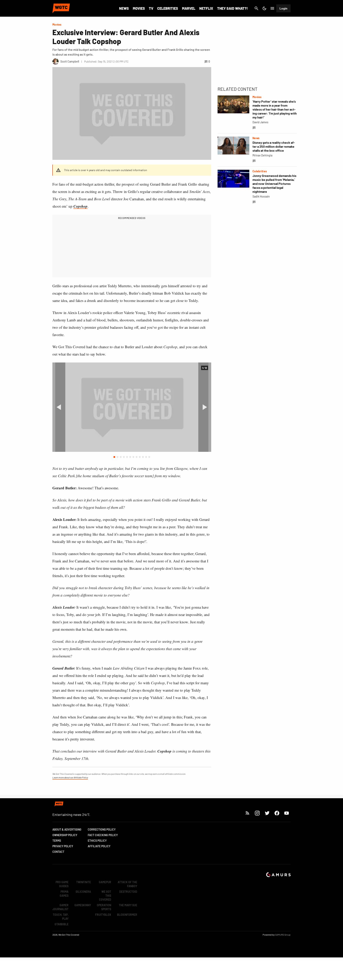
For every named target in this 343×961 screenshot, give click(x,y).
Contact (58, 851)
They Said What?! (232, 8)
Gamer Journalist (60, 907)
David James (260, 122)
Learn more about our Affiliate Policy (70, 777)
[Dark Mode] (264, 8)
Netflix (206, 8)
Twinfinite (83, 882)
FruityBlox (103, 914)
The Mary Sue (128, 905)
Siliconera (83, 891)
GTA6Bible (61, 924)
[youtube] (286, 813)
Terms (56, 840)
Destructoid (128, 891)
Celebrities (167, 8)
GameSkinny (82, 905)
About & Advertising (66, 829)
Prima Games (64, 893)
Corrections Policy (102, 829)
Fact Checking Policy (103, 835)
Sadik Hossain (261, 196)
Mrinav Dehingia (262, 155)
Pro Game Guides (62, 884)
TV (151, 8)
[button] (114, 457)
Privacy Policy (62, 846)
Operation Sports (104, 907)
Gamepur (105, 882)
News (124, 8)
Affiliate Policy (99, 846)
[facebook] (277, 813)
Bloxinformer (127, 914)
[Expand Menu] (272, 8)
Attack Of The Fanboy (127, 884)
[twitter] (267, 813)
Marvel (188, 8)
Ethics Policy (97, 840)
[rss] (247, 813)
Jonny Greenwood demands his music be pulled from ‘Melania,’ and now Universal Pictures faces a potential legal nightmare (274, 183)
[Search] (256, 8)
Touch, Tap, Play (60, 916)
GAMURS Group (283, 934)
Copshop (80, 206)
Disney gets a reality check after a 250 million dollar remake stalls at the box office (273, 146)
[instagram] (257, 813)
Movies (139, 8)
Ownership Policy (64, 835)
